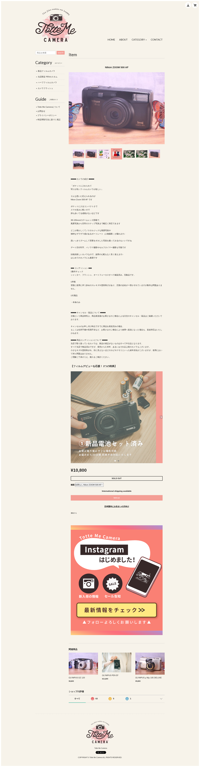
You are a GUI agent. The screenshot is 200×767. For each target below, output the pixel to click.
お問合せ (41, 111)
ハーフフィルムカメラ (47, 82)
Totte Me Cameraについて (49, 107)
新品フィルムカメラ (46, 71)
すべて (77, 698)
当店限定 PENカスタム (47, 77)
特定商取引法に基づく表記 (49, 119)
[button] (139, 39)
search (61, 53)
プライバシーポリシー (47, 115)
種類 (73, 485)
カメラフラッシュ (45, 88)
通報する (74, 513)
